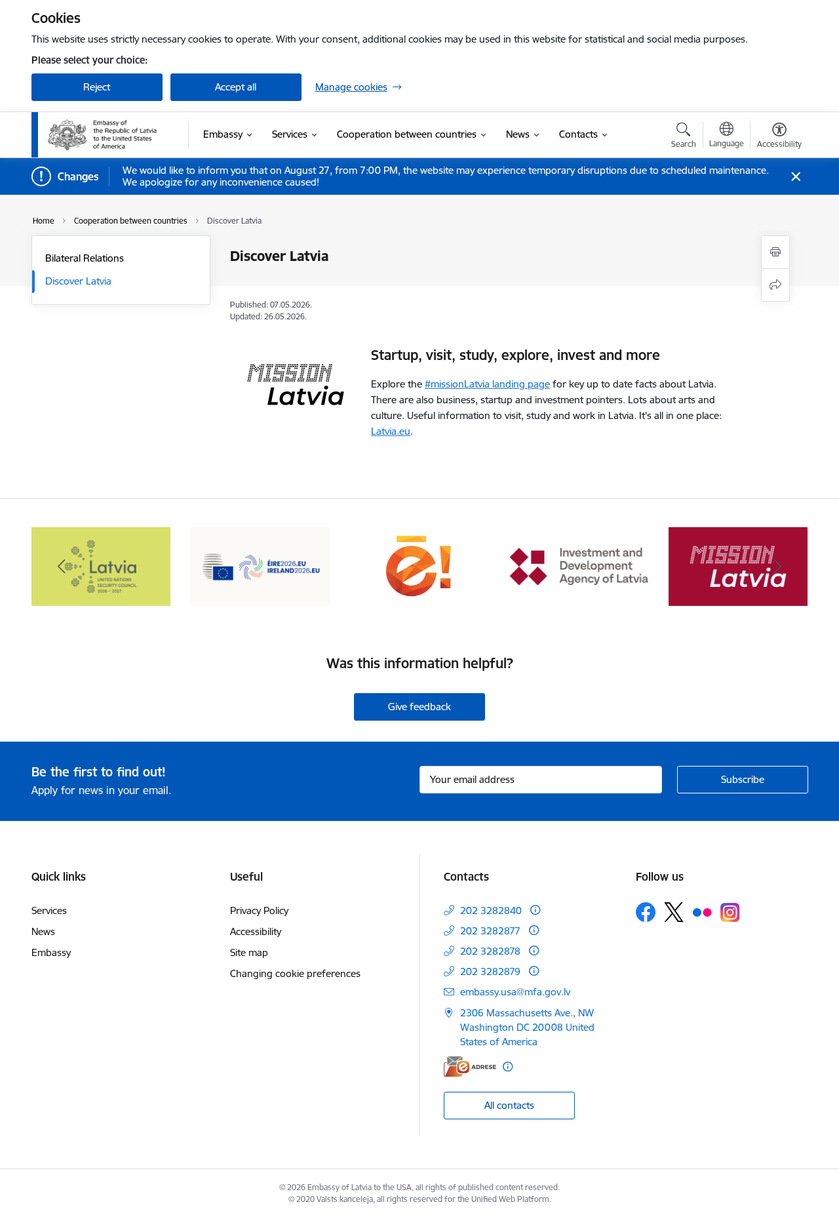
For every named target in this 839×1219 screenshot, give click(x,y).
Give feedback (419, 706)
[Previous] (62, 566)
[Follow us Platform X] (674, 912)
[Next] (778, 566)
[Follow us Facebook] (645, 912)
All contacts (509, 1105)
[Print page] (775, 252)
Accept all (235, 87)
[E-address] (470, 1066)
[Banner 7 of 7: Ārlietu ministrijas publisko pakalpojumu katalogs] (419, 565)
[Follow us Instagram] (730, 912)
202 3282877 (490, 931)
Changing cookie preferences (295, 973)
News (43, 931)
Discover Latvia (78, 281)
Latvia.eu (390, 431)
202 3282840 (491, 910)
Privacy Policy (259, 910)
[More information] (535, 910)
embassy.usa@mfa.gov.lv (515, 992)
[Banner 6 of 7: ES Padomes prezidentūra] (260, 565)
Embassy (51, 952)
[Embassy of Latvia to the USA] (103, 135)
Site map (249, 952)
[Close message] (795, 176)
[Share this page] (775, 285)
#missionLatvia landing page (487, 384)
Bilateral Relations (84, 258)
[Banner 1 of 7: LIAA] (579, 565)
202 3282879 (490, 971)
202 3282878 (490, 951)
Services (49, 910)
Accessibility (255, 931)
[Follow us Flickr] (702, 911)
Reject (96, 87)
